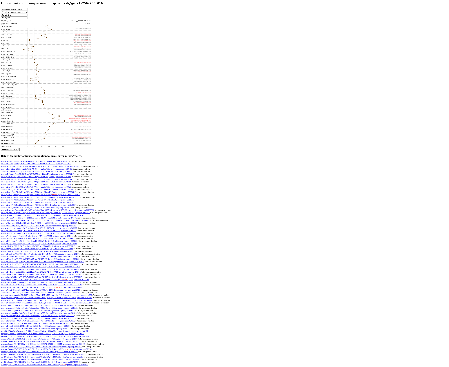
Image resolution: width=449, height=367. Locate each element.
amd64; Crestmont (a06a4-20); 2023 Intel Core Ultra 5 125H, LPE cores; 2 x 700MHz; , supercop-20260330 (46, 295)
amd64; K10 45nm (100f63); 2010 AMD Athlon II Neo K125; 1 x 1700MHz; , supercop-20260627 (40, 166)
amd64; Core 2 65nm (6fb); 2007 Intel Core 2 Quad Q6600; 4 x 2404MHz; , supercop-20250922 (40, 290)
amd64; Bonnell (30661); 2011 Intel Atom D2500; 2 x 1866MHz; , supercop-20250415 (36, 326)
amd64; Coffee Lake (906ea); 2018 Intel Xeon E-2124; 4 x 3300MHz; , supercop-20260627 (38, 238)
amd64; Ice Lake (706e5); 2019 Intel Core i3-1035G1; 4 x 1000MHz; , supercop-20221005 (38, 226)
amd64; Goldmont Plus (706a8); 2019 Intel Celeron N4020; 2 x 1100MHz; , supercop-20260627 (39, 313)
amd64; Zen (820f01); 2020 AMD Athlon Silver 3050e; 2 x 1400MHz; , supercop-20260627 (37, 179)
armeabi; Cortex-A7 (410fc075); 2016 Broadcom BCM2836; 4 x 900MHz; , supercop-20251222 (40, 341)
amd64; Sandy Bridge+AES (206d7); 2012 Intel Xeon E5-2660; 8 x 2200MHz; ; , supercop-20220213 (45, 280)
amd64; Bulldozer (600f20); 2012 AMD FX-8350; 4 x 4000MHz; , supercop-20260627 (37, 174)
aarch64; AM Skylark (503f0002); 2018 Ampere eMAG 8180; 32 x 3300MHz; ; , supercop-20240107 (44, 365)
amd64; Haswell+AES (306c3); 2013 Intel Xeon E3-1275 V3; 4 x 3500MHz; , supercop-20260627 (40, 259)
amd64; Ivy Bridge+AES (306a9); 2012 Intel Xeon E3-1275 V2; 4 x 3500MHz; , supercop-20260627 (41, 272)
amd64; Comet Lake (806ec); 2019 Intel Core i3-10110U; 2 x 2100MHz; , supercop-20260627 (39, 228)
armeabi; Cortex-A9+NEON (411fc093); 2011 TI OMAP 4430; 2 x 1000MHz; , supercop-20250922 (41, 347)
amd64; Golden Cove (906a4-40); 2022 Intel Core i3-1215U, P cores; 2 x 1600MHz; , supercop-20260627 (45, 220)
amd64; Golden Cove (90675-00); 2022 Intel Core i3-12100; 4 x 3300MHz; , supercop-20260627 (39, 218)
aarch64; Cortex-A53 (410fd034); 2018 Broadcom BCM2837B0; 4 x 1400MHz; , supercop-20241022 (43, 354)
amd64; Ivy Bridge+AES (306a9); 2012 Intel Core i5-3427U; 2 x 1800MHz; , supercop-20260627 (41, 274)
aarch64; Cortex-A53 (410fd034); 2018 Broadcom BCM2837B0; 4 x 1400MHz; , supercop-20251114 (42, 357)
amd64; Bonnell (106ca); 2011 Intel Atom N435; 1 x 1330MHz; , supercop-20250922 (35, 323)
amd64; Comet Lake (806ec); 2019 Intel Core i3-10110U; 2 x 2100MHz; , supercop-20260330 (38, 231)
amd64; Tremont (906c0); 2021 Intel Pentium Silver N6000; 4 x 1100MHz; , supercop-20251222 (39, 308)
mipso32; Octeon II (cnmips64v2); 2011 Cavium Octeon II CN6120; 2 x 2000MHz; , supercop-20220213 (45, 336)
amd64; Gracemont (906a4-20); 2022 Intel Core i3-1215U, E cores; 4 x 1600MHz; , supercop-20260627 (46, 303)
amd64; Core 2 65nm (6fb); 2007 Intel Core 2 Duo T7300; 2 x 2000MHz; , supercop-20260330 (40, 293)
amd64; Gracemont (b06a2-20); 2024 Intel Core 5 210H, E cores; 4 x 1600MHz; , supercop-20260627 (46, 300)
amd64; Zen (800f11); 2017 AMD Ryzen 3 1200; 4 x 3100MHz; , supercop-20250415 (36, 184)
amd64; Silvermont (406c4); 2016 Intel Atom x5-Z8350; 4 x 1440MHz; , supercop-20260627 (38, 321)
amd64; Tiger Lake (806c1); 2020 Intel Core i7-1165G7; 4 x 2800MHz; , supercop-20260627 (39, 223)
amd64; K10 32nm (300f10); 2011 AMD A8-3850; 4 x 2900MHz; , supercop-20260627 (36, 171)
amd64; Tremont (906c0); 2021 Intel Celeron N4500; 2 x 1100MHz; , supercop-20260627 (37, 305)
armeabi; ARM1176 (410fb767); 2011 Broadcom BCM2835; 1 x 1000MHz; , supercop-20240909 (40, 339)
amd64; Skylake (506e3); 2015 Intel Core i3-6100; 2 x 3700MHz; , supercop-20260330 (37, 249)
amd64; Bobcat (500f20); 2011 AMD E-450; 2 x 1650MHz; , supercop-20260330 (34, 161)
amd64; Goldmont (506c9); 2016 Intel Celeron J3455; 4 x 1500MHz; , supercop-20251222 (37, 316)
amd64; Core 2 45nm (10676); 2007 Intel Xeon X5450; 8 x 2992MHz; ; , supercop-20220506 (41, 287)
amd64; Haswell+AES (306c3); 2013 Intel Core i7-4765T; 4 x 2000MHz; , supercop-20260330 (39, 264)
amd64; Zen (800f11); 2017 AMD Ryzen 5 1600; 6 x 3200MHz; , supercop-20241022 (36, 182)
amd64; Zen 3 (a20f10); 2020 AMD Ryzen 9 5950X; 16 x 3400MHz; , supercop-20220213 (37, 202)
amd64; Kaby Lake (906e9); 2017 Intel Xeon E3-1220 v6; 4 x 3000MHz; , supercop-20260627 (39, 241)
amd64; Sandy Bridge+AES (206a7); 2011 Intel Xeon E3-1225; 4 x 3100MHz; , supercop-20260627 (41, 277)
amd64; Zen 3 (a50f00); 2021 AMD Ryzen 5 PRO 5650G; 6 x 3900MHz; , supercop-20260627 (40, 197)
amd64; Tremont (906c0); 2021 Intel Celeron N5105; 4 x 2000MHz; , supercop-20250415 (37, 311)
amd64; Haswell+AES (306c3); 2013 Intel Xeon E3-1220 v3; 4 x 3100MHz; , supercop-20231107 (40, 267)
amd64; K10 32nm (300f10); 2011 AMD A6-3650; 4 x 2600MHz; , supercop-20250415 (36, 169)
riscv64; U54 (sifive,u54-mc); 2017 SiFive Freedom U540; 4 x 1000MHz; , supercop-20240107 (44, 331)
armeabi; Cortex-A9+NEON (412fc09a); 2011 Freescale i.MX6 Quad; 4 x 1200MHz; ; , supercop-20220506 (47, 349)
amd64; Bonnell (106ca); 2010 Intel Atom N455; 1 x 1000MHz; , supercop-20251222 (35, 329)
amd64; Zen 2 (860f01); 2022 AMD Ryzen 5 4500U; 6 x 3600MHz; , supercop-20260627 (37, 190)
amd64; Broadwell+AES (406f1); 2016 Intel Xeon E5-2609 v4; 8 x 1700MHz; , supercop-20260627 (41, 254)
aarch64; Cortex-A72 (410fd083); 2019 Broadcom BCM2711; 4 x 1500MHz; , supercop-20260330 (40, 359)
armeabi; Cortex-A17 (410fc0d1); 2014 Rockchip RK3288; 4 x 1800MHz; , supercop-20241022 (39, 352)
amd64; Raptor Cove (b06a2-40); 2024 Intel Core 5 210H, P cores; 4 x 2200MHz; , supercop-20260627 (45, 213)
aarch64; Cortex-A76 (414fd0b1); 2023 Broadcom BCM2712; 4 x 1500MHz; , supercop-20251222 (39, 362)
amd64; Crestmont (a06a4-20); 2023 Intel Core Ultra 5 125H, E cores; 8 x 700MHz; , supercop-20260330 (46, 298)
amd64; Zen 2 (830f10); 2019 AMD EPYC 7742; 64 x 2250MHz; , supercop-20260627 (36, 187)
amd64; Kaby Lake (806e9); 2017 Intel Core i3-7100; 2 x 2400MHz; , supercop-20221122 (39, 244)
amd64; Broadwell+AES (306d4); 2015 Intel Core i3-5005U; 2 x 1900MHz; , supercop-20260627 (39, 256)
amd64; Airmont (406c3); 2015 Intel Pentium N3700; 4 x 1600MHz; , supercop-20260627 (37, 318)
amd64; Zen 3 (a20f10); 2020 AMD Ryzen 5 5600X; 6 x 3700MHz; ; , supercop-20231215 (40, 195)
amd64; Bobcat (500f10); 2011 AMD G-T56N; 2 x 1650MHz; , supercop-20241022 (36, 164)
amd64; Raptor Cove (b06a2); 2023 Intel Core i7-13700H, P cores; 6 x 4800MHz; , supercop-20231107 (42, 215)
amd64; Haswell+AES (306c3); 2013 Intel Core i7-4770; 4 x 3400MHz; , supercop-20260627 (42, 262)
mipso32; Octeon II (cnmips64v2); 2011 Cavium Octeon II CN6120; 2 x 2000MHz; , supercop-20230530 (42, 334)
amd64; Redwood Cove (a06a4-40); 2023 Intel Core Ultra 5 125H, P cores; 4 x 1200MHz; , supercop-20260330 (47, 210)
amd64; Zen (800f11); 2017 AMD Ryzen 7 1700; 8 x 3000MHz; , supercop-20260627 (36, 177)
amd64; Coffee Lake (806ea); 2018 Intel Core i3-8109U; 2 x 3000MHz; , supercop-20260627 (37, 236)
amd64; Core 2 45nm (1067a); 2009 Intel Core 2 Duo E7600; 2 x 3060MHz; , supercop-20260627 (41, 285)
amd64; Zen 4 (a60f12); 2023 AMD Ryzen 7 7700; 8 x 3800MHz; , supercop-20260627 (36, 208)
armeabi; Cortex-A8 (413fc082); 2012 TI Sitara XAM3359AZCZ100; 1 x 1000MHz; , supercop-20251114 (43, 344)
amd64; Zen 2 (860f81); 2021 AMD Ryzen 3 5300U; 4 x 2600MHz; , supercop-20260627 (38, 192)
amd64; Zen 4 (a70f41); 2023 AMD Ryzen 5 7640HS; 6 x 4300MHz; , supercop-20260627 (38, 205)
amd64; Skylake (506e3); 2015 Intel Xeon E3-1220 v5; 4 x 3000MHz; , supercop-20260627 (37, 251)
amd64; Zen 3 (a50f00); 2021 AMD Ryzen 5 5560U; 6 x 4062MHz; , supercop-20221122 (37, 200)
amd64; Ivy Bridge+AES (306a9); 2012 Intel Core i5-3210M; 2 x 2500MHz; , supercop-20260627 (40, 269)
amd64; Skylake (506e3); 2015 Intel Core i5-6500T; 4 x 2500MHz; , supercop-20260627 (38, 246)
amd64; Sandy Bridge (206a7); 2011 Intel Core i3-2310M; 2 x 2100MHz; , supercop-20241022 (39, 282)
